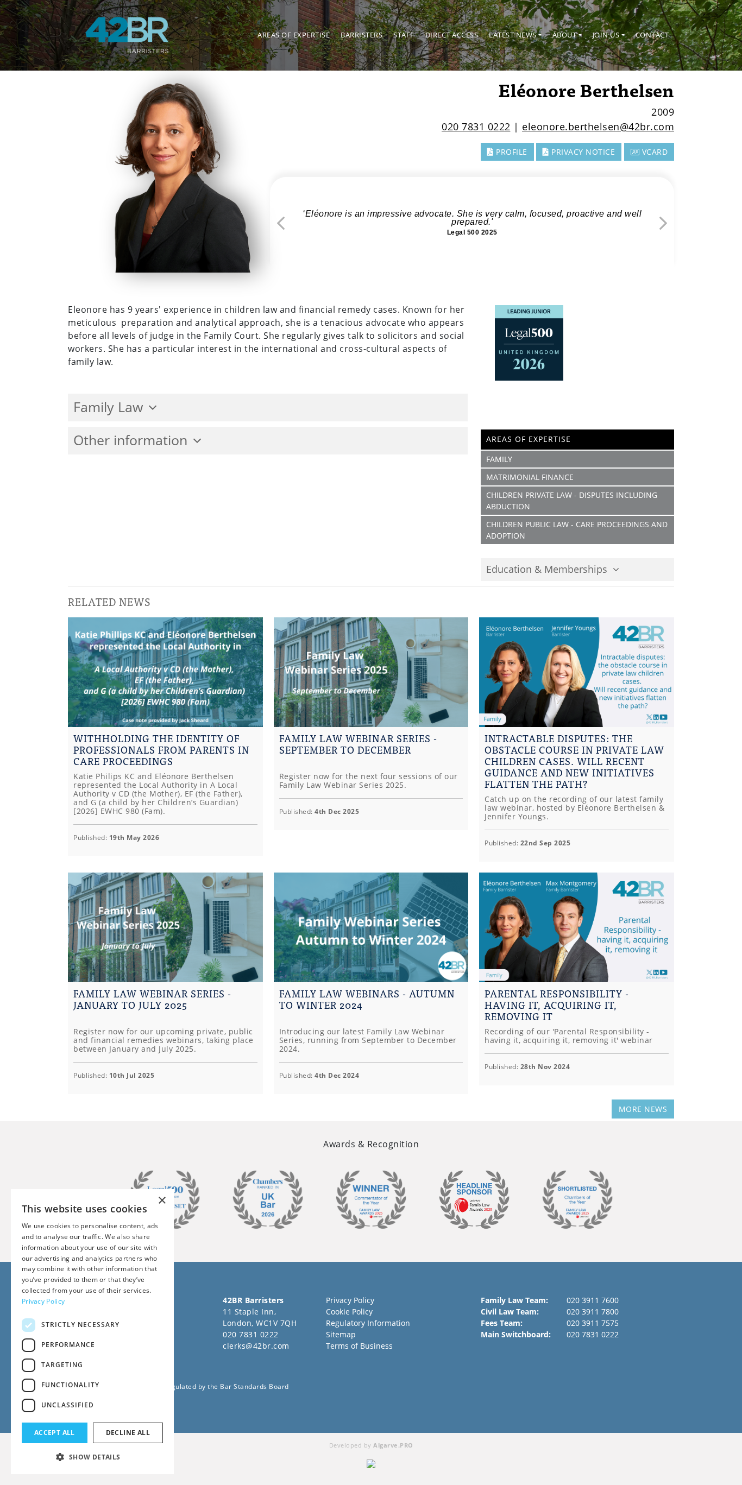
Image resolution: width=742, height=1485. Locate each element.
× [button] (162, 1201)
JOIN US (606, 35)
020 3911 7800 (593, 1311)
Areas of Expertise (293, 35)
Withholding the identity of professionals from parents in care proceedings (161, 749)
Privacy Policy (350, 1300)
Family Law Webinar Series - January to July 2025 (152, 999)
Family (499, 459)
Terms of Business (359, 1346)
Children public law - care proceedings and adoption (577, 530)
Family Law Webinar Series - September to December (358, 743)
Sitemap (341, 1334)
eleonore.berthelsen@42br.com (598, 126)
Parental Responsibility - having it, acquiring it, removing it (557, 1004)
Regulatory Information (368, 1323)
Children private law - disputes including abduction (571, 500)
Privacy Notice (582, 152)
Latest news (513, 35)
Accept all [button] (54, 1432)
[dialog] (92, 1331)
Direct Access (452, 35)
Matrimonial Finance (530, 477)
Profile (510, 152)
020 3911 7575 (593, 1323)
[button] (92, 1456)
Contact (652, 35)
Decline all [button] (128, 1432)
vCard (653, 152)
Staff (403, 35)
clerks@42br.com (256, 1346)
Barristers (361, 35)
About (564, 35)
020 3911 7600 (593, 1300)
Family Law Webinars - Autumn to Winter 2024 (367, 999)
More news (643, 1109)
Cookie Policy (349, 1311)
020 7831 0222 (476, 126)
